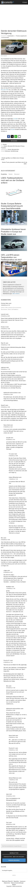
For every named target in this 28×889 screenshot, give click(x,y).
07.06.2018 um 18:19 (10, 796)
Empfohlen (4, 174)
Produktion (3, 147)
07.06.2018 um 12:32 (10, 710)
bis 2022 (15, 118)
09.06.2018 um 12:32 (10, 824)
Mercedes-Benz (15, 149)
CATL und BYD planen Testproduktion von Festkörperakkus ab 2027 (11, 257)
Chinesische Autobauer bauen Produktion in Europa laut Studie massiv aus (13, 231)
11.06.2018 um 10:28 (13, 779)
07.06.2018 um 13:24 (8, 427)
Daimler (9, 149)
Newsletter (14, 141)
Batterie (5, 146)
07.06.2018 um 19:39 (13, 455)
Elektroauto (7, 151)
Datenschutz (7, 883)
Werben (14, 884)
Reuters (5, 144)
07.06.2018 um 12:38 (8, 394)
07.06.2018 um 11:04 (8, 662)
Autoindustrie (11, 36)
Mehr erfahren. (16, 293)
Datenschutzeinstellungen (17, 883)
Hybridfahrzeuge (14, 151)
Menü (25, 2)
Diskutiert (16, 174)
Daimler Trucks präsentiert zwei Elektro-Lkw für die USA (14, 163)
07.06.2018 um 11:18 (5, 369)
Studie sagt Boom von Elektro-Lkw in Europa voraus (12, 158)
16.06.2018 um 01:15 (5, 305)
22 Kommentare (5, 37)
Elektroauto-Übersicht (7, 881)
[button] (8, 136)
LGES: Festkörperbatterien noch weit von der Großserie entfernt (12, 180)
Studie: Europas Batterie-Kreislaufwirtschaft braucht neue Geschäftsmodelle (12, 206)
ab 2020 (13, 129)
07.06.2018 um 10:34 (5, 407)
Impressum (22, 881)
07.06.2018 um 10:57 (8, 572)
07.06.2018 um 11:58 (5, 345)
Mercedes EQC (4, 89)
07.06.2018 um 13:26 (13, 737)
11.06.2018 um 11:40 (10, 588)
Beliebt (11, 174)
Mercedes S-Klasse (19, 146)
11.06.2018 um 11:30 (13, 479)
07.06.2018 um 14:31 (10, 439)
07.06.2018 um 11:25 (10, 687)
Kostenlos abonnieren (14, 860)
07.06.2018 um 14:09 (13, 750)
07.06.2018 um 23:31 (5, 316)
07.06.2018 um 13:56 (5, 328)
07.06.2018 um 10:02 (5, 539)
